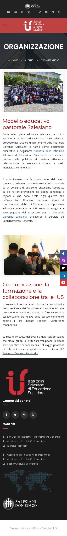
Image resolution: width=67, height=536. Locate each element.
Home (15, 60)
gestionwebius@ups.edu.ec (22, 463)
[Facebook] (34, 11)
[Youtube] (46, 11)
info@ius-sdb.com (17, 445)
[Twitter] (39, 11)
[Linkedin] (52, 11)
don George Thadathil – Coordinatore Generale (33, 436)
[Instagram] (58, 11)
